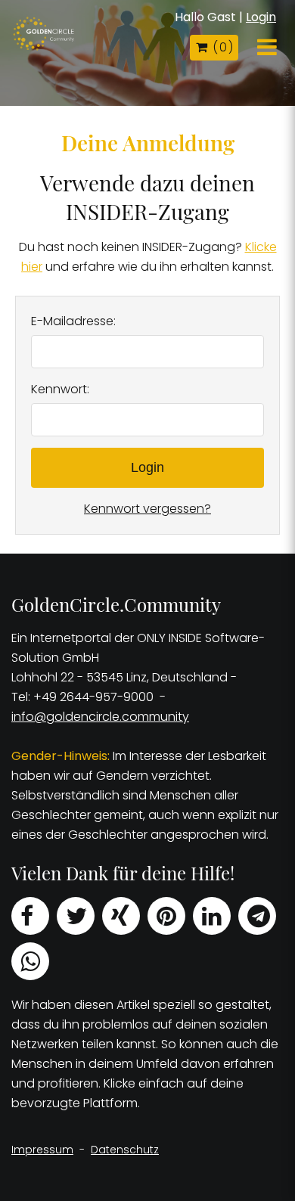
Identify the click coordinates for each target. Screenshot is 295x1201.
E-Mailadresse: (73, 321)
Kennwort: (60, 389)
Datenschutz (125, 1149)
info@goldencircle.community (100, 716)
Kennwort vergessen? (147, 508)
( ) (222, 47)
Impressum (42, 1149)
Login (261, 17)
